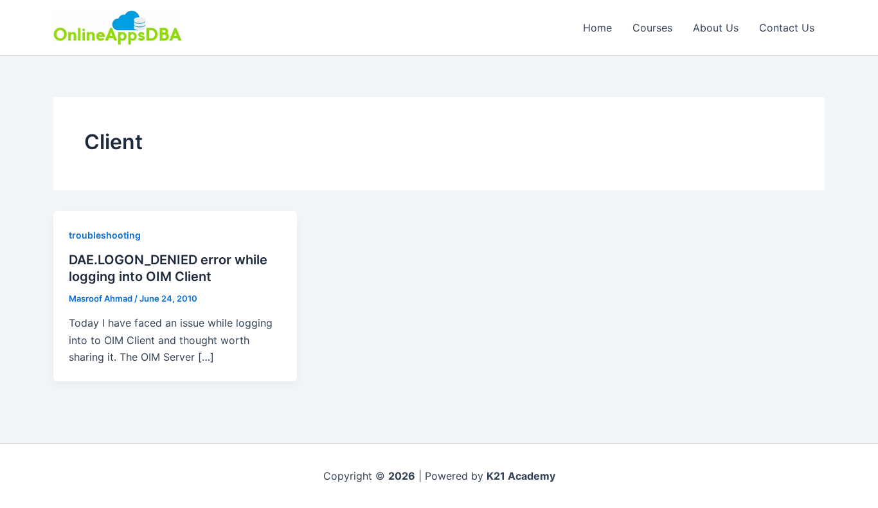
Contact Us (786, 27)
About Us (716, 27)
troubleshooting (105, 235)
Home (597, 27)
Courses (652, 27)
